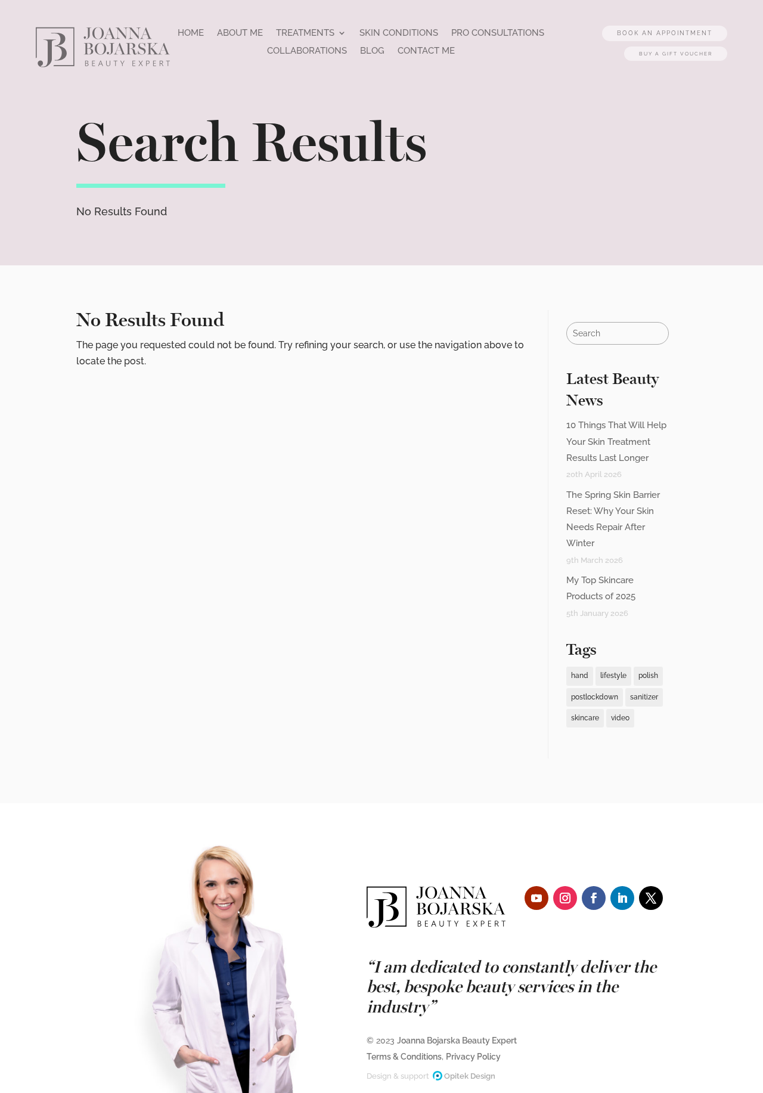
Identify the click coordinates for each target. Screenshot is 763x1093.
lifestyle (613, 675)
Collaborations (326, 51)
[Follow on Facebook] (594, 898)
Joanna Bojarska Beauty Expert (457, 1040)
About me (254, 33)
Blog (392, 51)
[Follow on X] (651, 898)
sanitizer (644, 697)
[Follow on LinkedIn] (622, 898)
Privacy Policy (473, 1056)
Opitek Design (468, 1076)
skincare (585, 718)
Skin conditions (419, 33)
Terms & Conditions (404, 1056)
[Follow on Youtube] (536, 898)
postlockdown (594, 697)
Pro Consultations (523, 33)
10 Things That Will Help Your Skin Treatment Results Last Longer (616, 441)
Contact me (448, 51)
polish (648, 675)
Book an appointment (654, 27)
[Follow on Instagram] (565, 898)
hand (579, 675)
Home (204, 33)
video (620, 718)
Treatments (321, 33)
